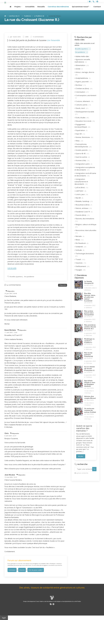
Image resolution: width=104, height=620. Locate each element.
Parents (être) (82, 215)
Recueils (41, 6)
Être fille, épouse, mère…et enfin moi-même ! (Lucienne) (90, 297)
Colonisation (82, 92)
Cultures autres (83, 105)
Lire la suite (12, 268)
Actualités (29, 6)
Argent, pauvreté (83, 81)
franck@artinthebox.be (67, 601)
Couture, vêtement (84, 101)
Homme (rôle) (82, 160)
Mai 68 (79, 198)
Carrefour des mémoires (58, 6)
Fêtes (79, 141)
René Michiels (10, 330)
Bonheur (80, 85)
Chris (6, 433)
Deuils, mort (81, 108)
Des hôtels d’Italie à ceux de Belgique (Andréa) (89, 383)
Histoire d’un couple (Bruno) (90, 397)
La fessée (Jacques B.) (89, 282)
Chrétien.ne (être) (83, 88)
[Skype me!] (50, 603)
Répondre (63, 285)
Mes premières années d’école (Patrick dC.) (90, 327)
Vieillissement (82, 266)
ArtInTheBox (78, 601)
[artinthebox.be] (52, 598)
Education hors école (85, 121)
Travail (80, 259)
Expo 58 (80, 134)
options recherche (82, 473)
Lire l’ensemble (53, 40)
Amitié (79, 69)
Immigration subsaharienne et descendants (81, 181)
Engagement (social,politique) (82, 125)
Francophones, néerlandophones (83, 145)
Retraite (79, 236)
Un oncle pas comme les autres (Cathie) (90, 410)
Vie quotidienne (29, 277)
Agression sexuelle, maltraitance (82, 60)
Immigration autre (83, 164)
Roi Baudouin (81, 243)
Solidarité (80, 247)
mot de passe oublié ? (35, 570)
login (4, 618)
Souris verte (17, 36)
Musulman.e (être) (83, 205)
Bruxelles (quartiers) (16, 277)
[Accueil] (5, 16)
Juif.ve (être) (81, 187)
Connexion (12, 570)
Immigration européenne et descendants (85, 168)
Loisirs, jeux (81, 194)
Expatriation (81, 130)
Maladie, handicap (84, 201)
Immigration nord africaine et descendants (85, 174)
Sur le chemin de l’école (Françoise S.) (89, 368)
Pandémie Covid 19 (84, 212)
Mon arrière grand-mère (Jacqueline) (89, 313)
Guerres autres (82, 157)
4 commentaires (38, 36)
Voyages (80, 270)
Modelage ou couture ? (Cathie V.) (89, 340)
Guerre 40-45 (82, 153)
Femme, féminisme (84, 137)
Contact (97, 6)
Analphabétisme (83, 78)
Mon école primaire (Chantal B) (88, 354)
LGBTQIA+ (80, 191)
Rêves (79, 240)
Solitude (79, 250)
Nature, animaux (83, 208)
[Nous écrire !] (53, 603)
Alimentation (82, 65)
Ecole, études (82, 117)
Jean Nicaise (9, 475)
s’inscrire (22, 570)
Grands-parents (83, 150)
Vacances (80, 263)
